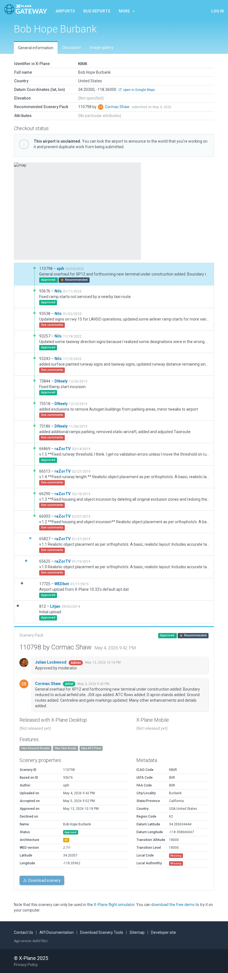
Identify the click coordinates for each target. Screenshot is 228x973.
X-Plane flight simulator (114, 904)
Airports (65, 11)
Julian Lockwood (51, 662)
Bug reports (96, 11)
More (124, 11)
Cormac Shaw (117, 107)
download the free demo (173, 904)
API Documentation (56, 932)
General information (35, 48)
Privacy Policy (26, 964)
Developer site (163, 932)
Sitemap (137, 932)
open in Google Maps (138, 90)
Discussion (71, 47)
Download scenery (44, 880)
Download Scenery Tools (101, 932)
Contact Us (23, 932)
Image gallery (101, 47)
